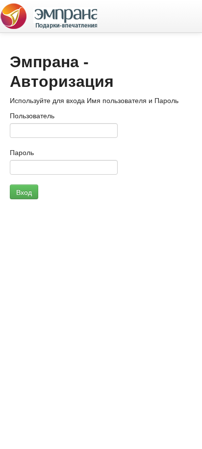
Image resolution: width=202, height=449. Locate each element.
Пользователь (32, 116)
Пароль (22, 153)
